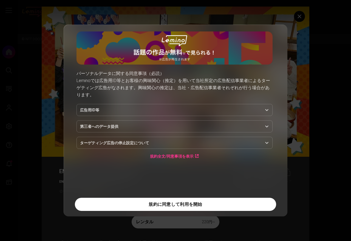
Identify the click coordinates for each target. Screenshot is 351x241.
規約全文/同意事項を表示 (172, 156)
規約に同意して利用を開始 (175, 204)
